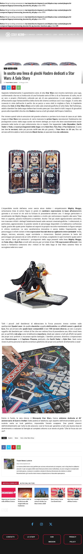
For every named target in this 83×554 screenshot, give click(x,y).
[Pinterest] (13, 87)
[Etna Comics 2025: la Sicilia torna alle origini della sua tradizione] (25, 493)
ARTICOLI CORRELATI (10, 483)
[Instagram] (42, 524)
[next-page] (6, 510)
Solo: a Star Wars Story (27, 438)
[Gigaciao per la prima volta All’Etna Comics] (9, 493)
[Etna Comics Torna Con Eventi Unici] (58, 493)
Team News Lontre (11, 82)
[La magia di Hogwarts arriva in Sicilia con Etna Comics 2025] (41, 493)
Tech (5, 68)
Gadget (10, 68)
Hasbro (10, 438)
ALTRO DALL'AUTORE (27, 483)
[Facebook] (4, 87)
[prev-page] (3, 510)
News (15, 68)
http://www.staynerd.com (23, 463)
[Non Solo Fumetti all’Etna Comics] (74, 493)
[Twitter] (8, 87)
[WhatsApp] (18, 87)
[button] (78, 35)
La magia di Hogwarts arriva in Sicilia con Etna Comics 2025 (41, 501)
